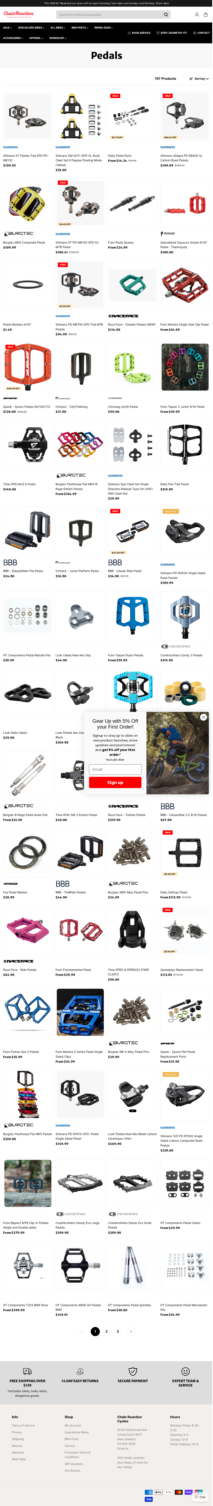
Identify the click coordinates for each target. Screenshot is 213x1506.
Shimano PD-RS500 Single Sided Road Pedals (181, 572)
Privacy (17, 1432)
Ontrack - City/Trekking (71, 404)
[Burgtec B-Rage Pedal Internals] (183, 689)
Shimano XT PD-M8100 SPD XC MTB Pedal (76, 244)
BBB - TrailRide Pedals (70, 887)
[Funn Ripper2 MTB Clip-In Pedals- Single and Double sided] (27, 1176)
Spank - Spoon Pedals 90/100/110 (26, 404)
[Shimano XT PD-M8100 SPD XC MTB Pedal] (79, 202)
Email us (121, 1448)
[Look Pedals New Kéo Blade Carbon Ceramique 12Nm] (131, 1088)
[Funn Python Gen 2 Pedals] (27, 1006)
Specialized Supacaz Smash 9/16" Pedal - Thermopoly (182, 244)
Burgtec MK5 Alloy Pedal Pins (127, 887)
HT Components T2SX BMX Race (25, 1297)
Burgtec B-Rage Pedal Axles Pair (25, 810)
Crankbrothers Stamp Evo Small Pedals (128, 1218)
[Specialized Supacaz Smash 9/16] (183, 202)
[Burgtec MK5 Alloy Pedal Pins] (131, 848)
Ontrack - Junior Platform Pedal (76, 568)
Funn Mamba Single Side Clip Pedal (183, 323)
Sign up (113, 782)
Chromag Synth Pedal (122, 404)
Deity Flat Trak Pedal (173, 481)
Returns (17, 1445)
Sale (6, 27)
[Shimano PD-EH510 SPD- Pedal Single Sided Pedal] (79, 1088)
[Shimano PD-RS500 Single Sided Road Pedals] (183, 528)
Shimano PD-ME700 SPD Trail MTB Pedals (79, 325)
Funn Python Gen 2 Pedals (21, 1045)
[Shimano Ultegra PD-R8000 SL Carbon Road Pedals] (183, 116)
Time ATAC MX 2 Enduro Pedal (76, 810)
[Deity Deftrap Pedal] (183, 848)
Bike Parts (79, 27)
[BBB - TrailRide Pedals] (79, 848)
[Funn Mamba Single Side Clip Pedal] (183, 283)
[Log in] (195, 14)
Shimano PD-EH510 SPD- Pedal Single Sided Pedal (76, 1129)
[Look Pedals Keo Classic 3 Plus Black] (79, 689)
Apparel (35, 38)
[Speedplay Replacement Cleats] (183, 925)
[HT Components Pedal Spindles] (131, 1258)
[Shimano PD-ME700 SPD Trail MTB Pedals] (79, 283)
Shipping (18, 1439)
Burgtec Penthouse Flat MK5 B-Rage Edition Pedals (76, 484)
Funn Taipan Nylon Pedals (124, 651)
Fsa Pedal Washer (15, 887)
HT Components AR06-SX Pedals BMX (77, 1299)
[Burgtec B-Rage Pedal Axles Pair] (27, 771)
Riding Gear (102, 27)
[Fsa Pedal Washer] (27, 848)
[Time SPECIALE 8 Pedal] (27, 442)
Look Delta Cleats (15, 728)
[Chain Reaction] (18, 14)
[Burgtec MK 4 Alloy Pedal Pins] (131, 1006)
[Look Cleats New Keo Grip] (79, 612)
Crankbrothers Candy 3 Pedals (180, 651)
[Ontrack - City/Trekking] (79, 365)
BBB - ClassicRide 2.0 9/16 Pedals (182, 810)
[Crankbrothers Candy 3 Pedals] (183, 612)
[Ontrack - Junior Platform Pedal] (79, 528)
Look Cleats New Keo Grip (72, 651)
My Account (72, 1425)
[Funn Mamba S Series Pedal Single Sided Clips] (79, 1006)
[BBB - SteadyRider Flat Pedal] (27, 528)
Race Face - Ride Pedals (19, 964)
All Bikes (57, 27)
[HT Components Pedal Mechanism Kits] (183, 1258)
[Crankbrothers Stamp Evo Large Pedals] (79, 1176)
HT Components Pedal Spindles (128, 1297)
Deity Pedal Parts (118, 155)
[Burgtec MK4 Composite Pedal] (27, 202)
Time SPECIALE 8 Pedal (19, 481)
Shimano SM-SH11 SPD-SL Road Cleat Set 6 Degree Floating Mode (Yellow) (78, 159)
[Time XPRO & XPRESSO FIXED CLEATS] (131, 925)
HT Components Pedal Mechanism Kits (182, 1299)
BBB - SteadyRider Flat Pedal (23, 568)
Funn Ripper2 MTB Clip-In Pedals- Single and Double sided (26, 1218)
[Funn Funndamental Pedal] (79, 925)
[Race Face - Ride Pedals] (27, 925)
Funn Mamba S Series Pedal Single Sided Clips (78, 1048)
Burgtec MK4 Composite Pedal (24, 241)
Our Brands (71, 1470)
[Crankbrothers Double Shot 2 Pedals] (131, 689)
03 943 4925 (125, 1443)
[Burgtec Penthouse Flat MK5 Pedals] (27, 1088)
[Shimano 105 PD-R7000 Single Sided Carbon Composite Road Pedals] (183, 1088)
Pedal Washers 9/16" (17, 323)
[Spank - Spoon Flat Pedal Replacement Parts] (183, 1006)
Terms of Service (23, 1425)
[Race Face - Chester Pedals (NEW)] (131, 283)
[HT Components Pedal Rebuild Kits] (27, 612)
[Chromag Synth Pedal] (131, 365)
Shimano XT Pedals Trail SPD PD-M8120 (25, 157)
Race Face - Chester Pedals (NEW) (130, 323)
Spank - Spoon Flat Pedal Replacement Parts (176, 1048)
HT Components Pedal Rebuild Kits (27, 651)
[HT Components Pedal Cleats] (183, 1176)
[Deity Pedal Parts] (131, 116)
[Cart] (203, 14)
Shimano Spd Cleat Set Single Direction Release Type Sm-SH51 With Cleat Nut (129, 486)
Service (69, 1445)
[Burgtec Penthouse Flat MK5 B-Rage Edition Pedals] (79, 442)
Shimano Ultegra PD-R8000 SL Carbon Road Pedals (180, 157)
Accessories (12, 38)
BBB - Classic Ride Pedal (123, 568)
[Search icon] (165, 14)
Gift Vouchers (73, 1463)
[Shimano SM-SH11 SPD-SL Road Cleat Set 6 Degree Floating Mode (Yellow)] (79, 116)
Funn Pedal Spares (120, 241)
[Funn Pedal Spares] (131, 202)
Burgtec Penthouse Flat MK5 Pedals (27, 1127)
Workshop (57, 38)
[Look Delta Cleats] (27, 689)
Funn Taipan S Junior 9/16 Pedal (181, 404)
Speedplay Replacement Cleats (180, 964)
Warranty (18, 1452)
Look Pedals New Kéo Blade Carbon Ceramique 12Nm (131, 1129)
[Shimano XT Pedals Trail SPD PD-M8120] (27, 116)
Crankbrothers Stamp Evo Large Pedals (77, 1218)
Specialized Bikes (30, 27)
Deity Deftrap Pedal (172, 887)
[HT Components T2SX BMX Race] (27, 1258)
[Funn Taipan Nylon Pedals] (131, 612)
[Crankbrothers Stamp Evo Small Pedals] (131, 1176)
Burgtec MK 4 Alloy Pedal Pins (127, 1045)
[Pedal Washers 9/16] (27, 283)
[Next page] (130, 1323)
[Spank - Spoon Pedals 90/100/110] (27, 365)
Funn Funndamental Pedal (72, 964)
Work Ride (19, 1459)
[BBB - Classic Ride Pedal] (131, 528)
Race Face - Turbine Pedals (125, 810)
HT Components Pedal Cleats (179, 1215)
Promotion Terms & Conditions (77, 1454)
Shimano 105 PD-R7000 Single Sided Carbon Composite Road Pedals (180, 1134)
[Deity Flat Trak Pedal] (183, 442)
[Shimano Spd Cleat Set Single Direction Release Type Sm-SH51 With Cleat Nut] (131, 442)
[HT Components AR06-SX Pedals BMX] (79, 1258)
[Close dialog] (201, 717)
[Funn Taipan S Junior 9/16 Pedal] (183, 365)
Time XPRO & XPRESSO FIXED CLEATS (127, 966)
